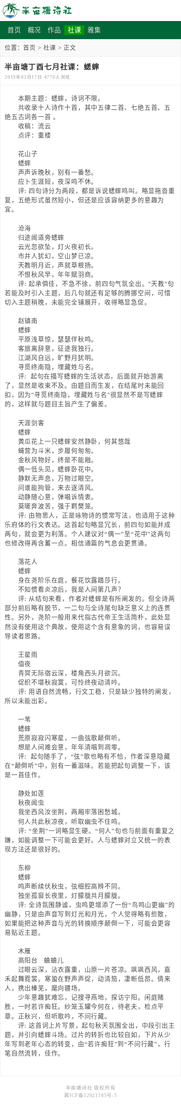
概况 (34, 30)
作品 (54, 30)
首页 (14, 30)
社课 (74, 30)
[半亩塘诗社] (90, 10)
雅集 (94, 30)
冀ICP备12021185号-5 (90, 1095)
